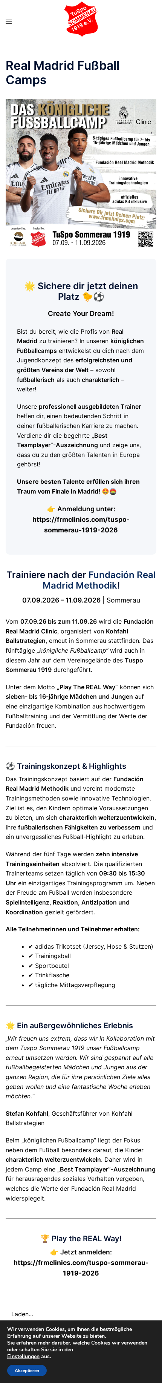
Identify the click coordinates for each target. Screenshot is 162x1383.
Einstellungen (23, 1356)
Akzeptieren (27, 1371)
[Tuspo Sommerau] (81, 21)
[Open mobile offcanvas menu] (9, 22)
